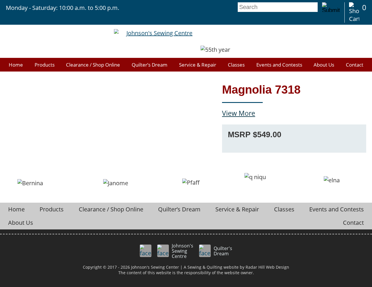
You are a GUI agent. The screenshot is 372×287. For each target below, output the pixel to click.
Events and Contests (279, 64)
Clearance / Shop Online (93, 64)
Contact (354, 64)
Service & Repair (197, 64)
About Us (324, 64)
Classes (236, 64)
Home (16, 64)
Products (45, 64)
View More (238, 113)
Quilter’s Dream (149, 64)
